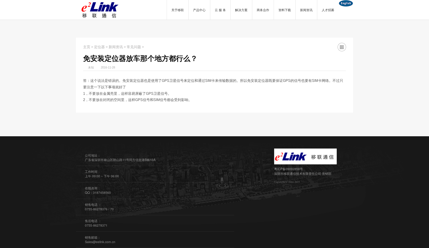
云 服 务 (220, 10)
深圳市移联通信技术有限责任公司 (297, 173)
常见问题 (134, 47)
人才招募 (328, 10)
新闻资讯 (306, 10)
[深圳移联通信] (100, 10)
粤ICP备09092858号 (288, 169)
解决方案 (241, 10)
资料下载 (284, 10)
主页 (86, 47)
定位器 (99, 47)
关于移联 (177, 10)
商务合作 (263, 10)
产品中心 (199, 10)
